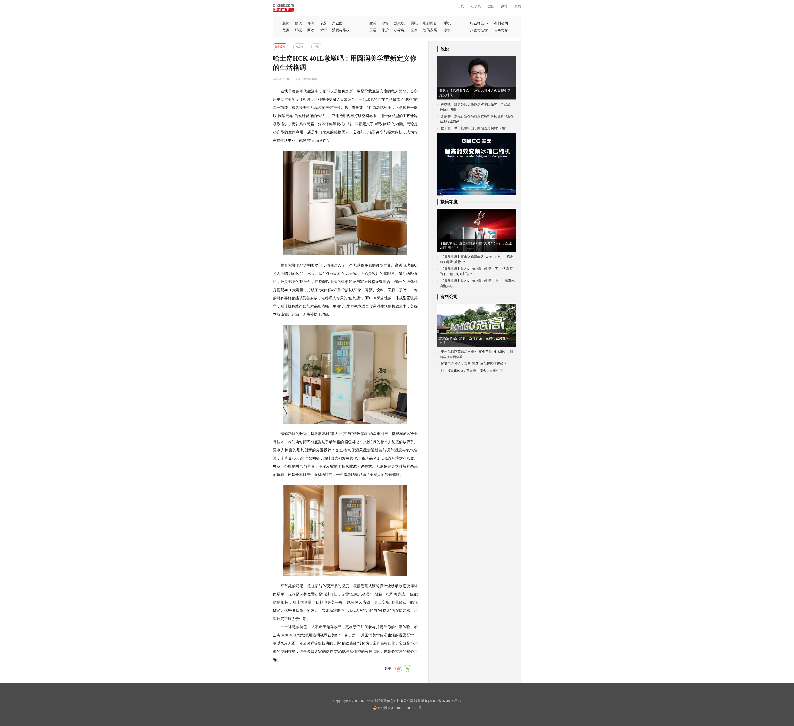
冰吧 (316, 46)
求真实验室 (479, 31)
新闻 (285, 23)
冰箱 (385, 23)
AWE (323, 30)
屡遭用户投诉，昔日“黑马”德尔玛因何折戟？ (474, 363)
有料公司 (501, 23)
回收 (310, 30)
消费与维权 (341, 30)
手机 (447, 23)
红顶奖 (476, 6)
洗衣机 (399, 23)
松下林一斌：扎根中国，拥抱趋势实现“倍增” (474, 128)
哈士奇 (299, 46)
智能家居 (430, 30)
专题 (323, 23)
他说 (298, 23)
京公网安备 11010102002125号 (399, 708)
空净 (414, 30)
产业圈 (337, 23)
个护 (385, 30)
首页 (460, 6)
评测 (310, 23)
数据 (285, 30)
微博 (504, 6)
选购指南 (280, 46)
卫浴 (372, 30)
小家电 (399, 30)
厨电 (414, 23)
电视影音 (430, 23)
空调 (372, 23)
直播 (517, 6)
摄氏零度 (501, 31)
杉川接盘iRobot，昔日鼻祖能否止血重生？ (472, 370)
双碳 (298, 30)
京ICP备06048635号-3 (445, 701)
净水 (447, 30)
